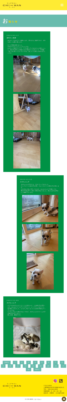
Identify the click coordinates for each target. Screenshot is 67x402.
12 (25, 366)
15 (48, 366)
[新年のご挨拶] (26, 91)
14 (41, 366)
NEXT (37, 369)
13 (33, 366)
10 (10, 366)
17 (63, 366)
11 (18, 366)
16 (56, 366)
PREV (7, 362)
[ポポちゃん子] (40, 221)
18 (28, 369)
